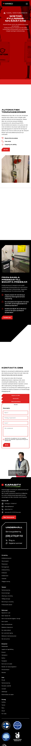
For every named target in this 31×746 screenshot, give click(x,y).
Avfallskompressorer (6, 558)
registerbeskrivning (20, 439)
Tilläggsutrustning (6, 581)
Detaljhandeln (5, 646)
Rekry (3, 708)
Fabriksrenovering (6, 590)
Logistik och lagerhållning (7, 649)
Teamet (3, 705)
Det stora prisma (6, 639)
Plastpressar (5, 564)
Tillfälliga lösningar (6, 599)
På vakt (3, 680)
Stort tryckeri (5, 621)
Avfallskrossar (5, 575)
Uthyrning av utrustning (7, 596)
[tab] (15, 404)
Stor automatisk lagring (7, 633)
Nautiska (4, 672)
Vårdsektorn (4, 655)
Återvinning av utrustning (7, 601)
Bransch (4, 652)
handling (3, 702)
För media (4, 713)
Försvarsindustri (5, 669)
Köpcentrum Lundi (6, 613)
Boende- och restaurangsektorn (9, 666)
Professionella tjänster (7, 604)
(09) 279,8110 (8, 509)
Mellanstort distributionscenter (9, 636)
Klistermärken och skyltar (8, 694)
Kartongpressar (5, 567)
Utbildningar (4, 691)
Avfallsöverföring (5, 570)
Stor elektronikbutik (6, 630)
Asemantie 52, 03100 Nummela (13, 512)
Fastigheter (4, 661)
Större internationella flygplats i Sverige (11, 618)
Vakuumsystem (5, 561)
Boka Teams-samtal (8, 517)
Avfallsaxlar (4, 572)
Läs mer (5, 149)
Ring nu (12, 540)
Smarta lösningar (6, 593)
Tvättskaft (4, 578)
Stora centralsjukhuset (7, 624)
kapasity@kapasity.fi (9, 506)
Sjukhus (3, 658)
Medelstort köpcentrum (7, 627)
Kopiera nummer (15, 543)
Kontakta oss (7, 317)
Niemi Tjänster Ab (6, 615)
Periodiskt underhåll (6, 686)
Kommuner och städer (7, 664)
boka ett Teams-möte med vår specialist (12, 375)
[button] (26, 4)
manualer (4, 688)
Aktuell (3, 711)
